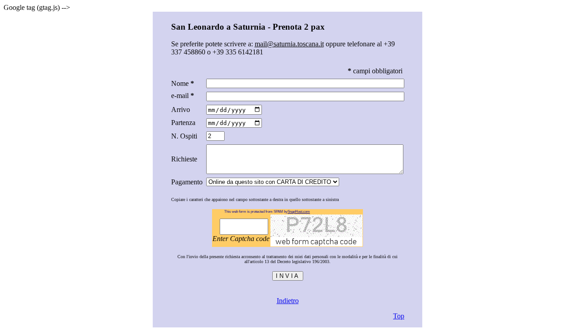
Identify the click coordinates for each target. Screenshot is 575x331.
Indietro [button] (288, 300)
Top (398, 316)
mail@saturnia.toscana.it (289, 44)
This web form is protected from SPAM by (261, 212)
